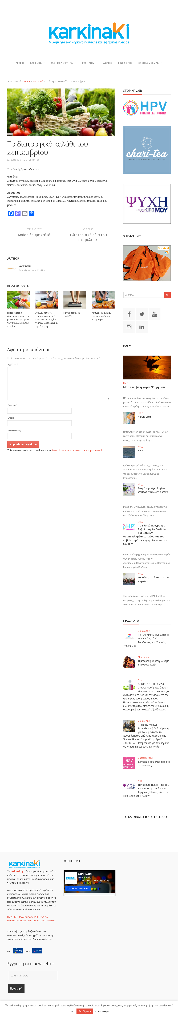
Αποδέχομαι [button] (85, 1011)
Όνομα (12, 405)
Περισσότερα (102, 1011)
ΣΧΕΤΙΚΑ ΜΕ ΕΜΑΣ (148, 62)
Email (11, 417)
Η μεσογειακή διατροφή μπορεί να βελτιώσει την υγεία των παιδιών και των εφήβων (18, 319)
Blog (125, 383)
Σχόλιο (13, 364)
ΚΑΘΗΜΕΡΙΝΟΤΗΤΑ (62, 62)
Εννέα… (142, 450)
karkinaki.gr (17, 871)
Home (27, 81)
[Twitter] (142, 314)
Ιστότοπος (14, 430)
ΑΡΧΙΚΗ (20, 62)
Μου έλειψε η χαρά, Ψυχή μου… (145, 387)
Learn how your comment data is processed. (77, 450)
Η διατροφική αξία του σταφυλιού (87, 237)
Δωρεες (107, 62)
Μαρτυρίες (143, 657)
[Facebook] (129, 314)
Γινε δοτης (125, 62)
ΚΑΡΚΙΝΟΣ (36, 62)
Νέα (140, 680)
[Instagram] (129, 327)
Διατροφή (38, 81)
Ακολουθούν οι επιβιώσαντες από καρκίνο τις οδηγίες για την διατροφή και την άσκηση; (46, 319)
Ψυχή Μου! (145, 416)
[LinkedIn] (142, 327)
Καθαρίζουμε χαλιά (34, 234)
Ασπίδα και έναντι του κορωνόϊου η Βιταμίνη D (101, 316)
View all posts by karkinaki (32, 270)
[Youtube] (154, 314)
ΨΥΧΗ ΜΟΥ (88, 62)
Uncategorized (145, 757)
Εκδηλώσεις (143, 630)
